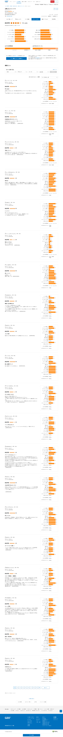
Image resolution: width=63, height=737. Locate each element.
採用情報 (29, 725)
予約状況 (37, 4)
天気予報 (53, 19)
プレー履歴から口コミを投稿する (16, 58)
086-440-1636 (9, 16)
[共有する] (57, 9)
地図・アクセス (45, 19)
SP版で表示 (31, 698)
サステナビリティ (30, 723)
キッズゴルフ (50, 710)
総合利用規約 (37, 57)
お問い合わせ (38, 719)
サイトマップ (38, 718)
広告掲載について (55, 718)
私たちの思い (29, 719)
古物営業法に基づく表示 (45, 723)
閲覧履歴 (41, 4)
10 (39, 687)
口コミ (36, 19)
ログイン (52, 1)
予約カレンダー (18, 19)
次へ (45, 687)
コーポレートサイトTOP (31, 718)
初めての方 (56, 4)
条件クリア (55, 69)
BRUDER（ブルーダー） (36, 710)
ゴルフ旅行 (12, 710)
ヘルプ (56, 1)
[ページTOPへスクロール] (61, 711)
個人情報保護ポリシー (45, 719)
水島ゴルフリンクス (10, 8)
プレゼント (17, 710)
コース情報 (27, 19)
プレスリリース (55, 719)
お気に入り (51, 4)
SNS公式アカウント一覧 (9, 725)
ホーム (11, 1)
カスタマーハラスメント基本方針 (46, 725)
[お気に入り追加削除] (55, 9)
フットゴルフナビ (44, 710)
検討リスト (46, 4)
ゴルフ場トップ (9, 19)
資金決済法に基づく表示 (45, 724)
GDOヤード (16, 55)
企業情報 (29, 724)
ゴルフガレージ (28, 710)
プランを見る (31, 735)
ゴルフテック (22, 710)
